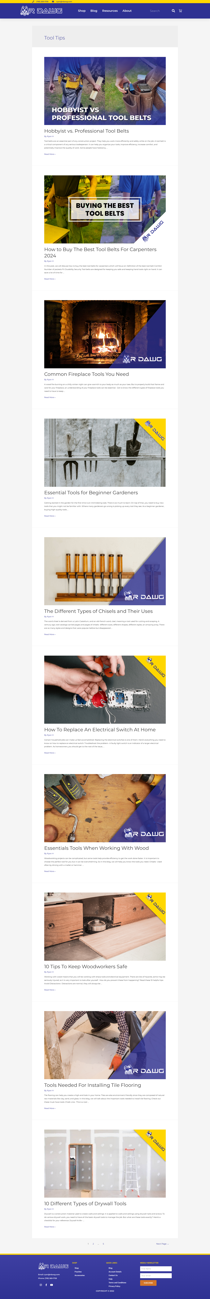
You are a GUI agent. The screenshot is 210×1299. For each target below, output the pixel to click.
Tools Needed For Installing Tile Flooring (92, 1085)
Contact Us (113, 1275)
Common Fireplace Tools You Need (86, 374)
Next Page (162, 1244)
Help (110, 1279)
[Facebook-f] (46, 1285)
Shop (82, 10)
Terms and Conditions (117, 1283)
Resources (110, 10)
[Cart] (180, 11)
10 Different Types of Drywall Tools (85, 1203)
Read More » (49, 154)
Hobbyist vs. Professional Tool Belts (86, 131)
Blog (93, 10)
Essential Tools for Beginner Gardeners (91, 492)
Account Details (115, 1272)
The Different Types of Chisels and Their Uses (98, 611)
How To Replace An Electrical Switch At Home (100, 730)
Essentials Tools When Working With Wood (96, 848)
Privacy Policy (114, 1286)
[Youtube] (51, 1285)
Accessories (80, 1275)
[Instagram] (41, 1285)
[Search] (173, 10)
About (127, 10)
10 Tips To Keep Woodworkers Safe (85, 966)
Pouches (78, 1272)
